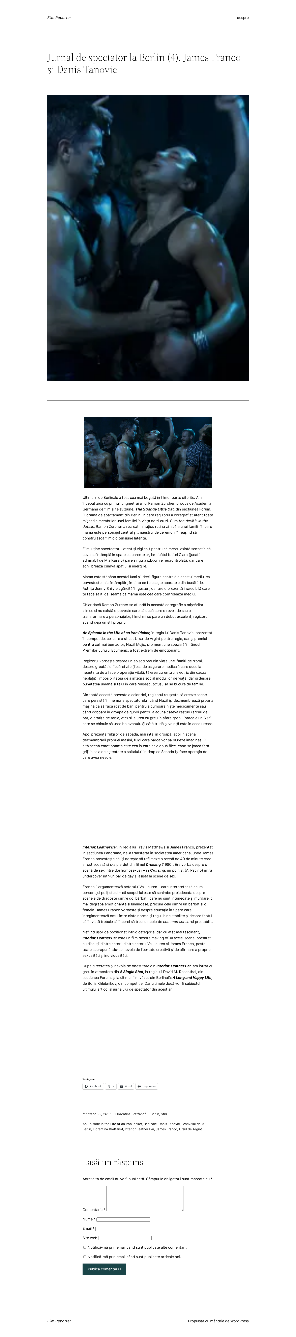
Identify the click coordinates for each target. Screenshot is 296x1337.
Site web (90, 1238)
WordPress (239, 1321)
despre (243, 17)
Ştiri (164, 1114)
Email (88, 1228)
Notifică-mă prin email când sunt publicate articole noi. (134, 1257)
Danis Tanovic (169, 1124)
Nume (89, 1219)
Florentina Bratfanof (108, 1129)
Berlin (155, 1114)
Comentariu (94, 1210)
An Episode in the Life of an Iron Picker (112, 1124)
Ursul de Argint (190, 1129)
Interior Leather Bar (139, 1129)
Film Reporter (59, 17)
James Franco (166, 1129)
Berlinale (150, 1124)
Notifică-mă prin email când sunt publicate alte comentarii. (137, 1247)
